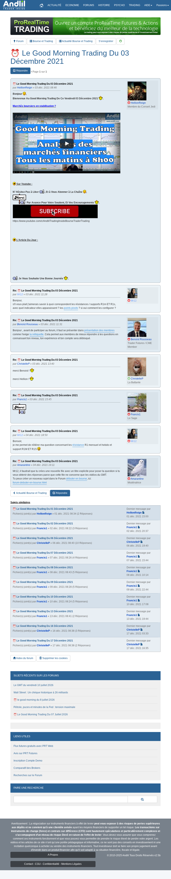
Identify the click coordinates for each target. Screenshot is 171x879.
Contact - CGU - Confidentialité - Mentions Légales (53, 863)
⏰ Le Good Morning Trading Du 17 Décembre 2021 (43, 640)
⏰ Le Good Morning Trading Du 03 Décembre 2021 (69, 57)
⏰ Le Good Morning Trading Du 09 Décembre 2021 (43, 582)
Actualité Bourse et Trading (77, 41)
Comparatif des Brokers (27, 768)
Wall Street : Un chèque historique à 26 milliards (41, 692)
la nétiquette (37, 334)
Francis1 (42, 528)
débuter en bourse (76, 478)
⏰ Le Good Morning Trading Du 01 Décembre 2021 (43, 508)
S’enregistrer (106, 41)
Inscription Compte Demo (28, 760)
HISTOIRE (104, 5)
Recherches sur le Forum (28, 775)
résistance (78, 444)
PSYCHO (119, 5)
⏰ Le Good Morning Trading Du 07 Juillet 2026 (41, 714)
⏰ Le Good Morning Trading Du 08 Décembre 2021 (43, 567)
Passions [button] (161, 5)
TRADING (134, 5)
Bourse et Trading (42, 41)
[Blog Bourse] (14, 5)
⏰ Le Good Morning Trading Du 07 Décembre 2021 (43, 552)
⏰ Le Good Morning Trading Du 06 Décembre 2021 (43, 538)
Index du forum (24, 658)
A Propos (53, 854)
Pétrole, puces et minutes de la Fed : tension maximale (44, 707)
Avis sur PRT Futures (25, 753)
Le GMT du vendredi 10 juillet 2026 (33, 685)
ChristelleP (43, 543)
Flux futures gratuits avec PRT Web (33, 746)
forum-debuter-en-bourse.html (30, 482)
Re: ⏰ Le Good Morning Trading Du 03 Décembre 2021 (45, 290)
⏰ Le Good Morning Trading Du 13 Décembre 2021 (43, 611)
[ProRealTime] (85, 26)
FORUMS (88, 5)
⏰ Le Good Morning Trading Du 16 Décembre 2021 (43, 626)
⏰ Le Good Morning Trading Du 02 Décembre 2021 (43, 523)
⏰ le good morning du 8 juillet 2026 (34, 699)
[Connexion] (120, 41)
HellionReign (44, 513)
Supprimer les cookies (55, 658)
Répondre (22, 70)
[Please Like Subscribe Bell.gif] (55, 211)
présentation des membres (99, 330)
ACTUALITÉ (54, 5)
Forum (20, 41)
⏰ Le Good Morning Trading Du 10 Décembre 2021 (43, 596)
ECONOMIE (72, 5)
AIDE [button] (147, 5)
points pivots (71, 308)
